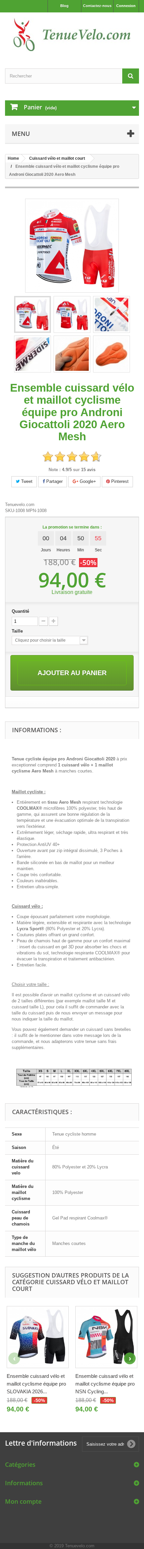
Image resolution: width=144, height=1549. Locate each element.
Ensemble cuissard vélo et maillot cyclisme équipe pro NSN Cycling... (105, 1383)
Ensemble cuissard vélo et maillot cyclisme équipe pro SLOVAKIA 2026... (36, 1383)
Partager (54, 481)
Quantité (20, 611)
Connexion (126, 6)
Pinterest (119, 481)
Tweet (26, 481)
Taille (18, 631)
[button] (130, 1358)
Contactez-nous (97, 6)
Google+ (87, 481)
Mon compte (23, 1501)
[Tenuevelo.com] (72, 34)
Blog (64, 6)
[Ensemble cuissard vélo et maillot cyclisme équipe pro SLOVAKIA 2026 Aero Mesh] (38, 1337)
